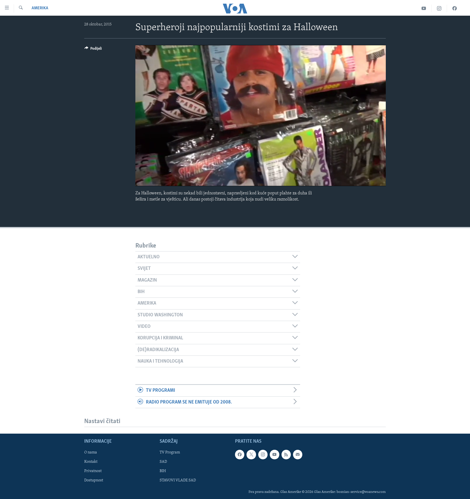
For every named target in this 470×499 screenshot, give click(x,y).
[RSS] (286, 454)
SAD (163, 462)
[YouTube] (424, 8)
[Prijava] (297, 454)
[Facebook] (454, 8)
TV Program (170, 452)
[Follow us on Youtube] (274, 454)
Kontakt (90, 462)
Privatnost (93, 471)
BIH (163, 471)
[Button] (93, 49)
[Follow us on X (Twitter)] (251, 454)
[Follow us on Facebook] (239, 454)
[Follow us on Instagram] (263, 454)
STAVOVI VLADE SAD (178, 480)
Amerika (40, 8)
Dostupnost (93, 480)
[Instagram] (439, 8)
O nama (90, 452)
